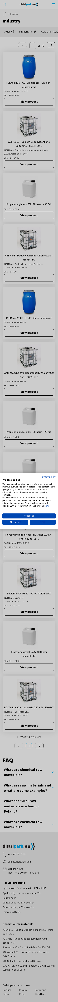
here (46, 506)
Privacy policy (48, 477)
